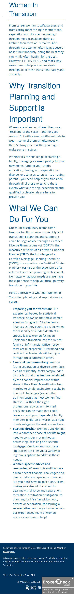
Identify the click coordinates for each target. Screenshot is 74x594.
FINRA (6, 551)
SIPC (12, 551)
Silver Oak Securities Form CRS (19, 575)
